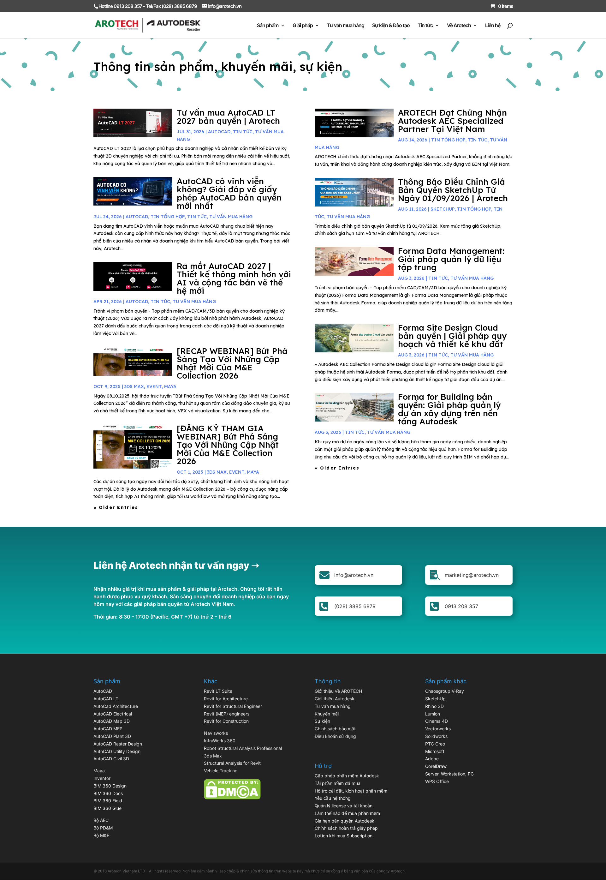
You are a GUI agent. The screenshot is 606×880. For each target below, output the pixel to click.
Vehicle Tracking (221, 770)
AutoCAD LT (105, 698)
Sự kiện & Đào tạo (391, 25)
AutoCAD (219, 132)
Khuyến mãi (327, 713)
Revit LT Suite (218, 691)
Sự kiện (322, 721)
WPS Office (437, 781)
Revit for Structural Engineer (233, 706)
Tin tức (425, 25)
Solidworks (436, 736)
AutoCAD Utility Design (116, 751)
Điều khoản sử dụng (335, 736)
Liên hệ (492, 25)
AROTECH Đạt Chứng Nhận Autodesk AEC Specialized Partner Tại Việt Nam (452, 120)
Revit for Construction (226, 721)
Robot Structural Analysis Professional (243, 748)
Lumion (432, 713)
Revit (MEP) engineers (226, 713)
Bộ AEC (101, 820)
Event (154, 386)
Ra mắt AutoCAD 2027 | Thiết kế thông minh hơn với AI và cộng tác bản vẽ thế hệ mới (234, 278)
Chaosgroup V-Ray (444, 691)
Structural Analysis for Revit (232, 763)
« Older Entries (116, 507)
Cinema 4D (436, 721)
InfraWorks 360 (219, 740)
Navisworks (216, 733)
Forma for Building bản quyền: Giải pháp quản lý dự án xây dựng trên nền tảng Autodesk (449, 409)
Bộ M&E (101, 835)
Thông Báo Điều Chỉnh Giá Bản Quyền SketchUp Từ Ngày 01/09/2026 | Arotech (453, 190)
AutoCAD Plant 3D (112, 736)
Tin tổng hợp (168, 216)
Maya (99, 770)
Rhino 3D (434, 706)
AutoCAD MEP (107, 728)
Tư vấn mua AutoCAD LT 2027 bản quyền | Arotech (228, 116)
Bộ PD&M (103, 827)
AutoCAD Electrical (112, 713)
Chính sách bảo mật (335, 728)
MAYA (170, 386)
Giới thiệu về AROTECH (338, 691)
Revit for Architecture (226, 698)
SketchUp (442, 209)
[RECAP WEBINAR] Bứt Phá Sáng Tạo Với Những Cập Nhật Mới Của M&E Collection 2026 (232, 363)
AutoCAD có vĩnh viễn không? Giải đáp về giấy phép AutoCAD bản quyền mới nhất (229, 193)
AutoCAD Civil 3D (111, 758)
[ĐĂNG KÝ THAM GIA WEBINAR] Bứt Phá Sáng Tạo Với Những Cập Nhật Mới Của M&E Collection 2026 (228, 444)
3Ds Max (134, 386)
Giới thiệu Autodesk (334, 698)
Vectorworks (438, 728)
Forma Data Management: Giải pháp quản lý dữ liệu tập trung (451, 259)
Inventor (101, 778)
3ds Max (213, 755)
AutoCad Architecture (115, 706)
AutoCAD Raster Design (117, 743)
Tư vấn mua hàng (345, 25)
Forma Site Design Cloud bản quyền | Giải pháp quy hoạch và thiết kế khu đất (452, 335)
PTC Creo (435, 743)
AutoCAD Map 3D (111, 721)
